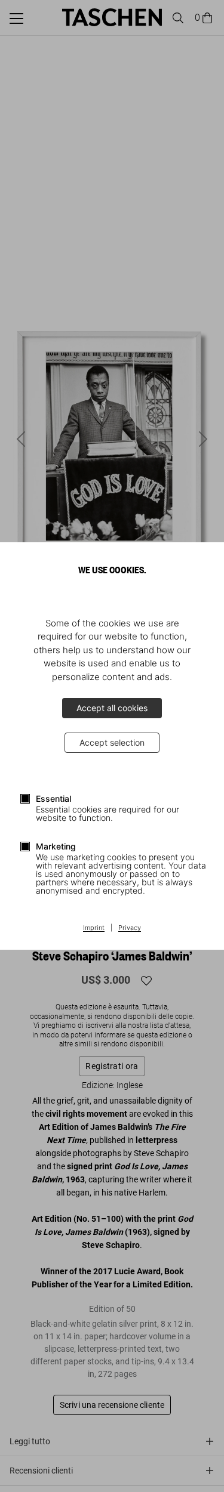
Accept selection (112, 742)
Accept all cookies (112, 708)
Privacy (129, 928)
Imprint (94, 928)
